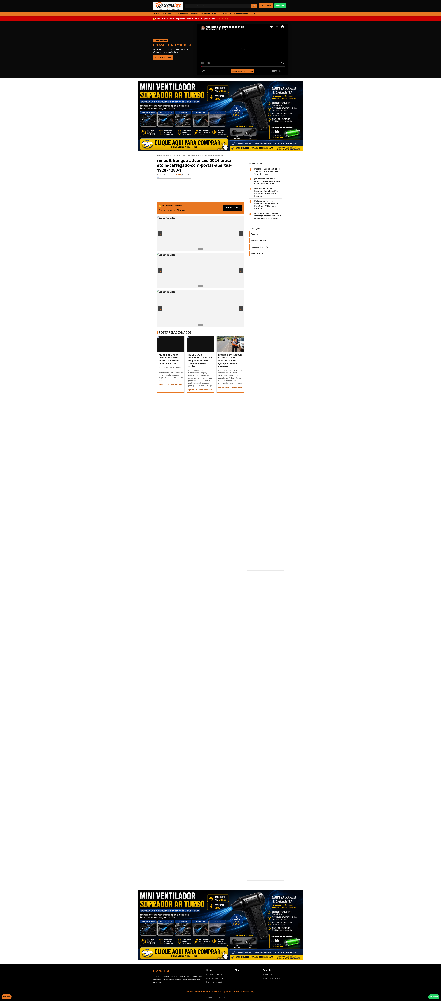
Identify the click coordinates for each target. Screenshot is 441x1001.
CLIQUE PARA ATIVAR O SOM (242, 71)
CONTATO (194, 14)
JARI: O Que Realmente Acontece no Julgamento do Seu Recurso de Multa (200, 360)
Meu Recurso (257, 253)
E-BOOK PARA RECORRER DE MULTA (243, 14)
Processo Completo (259, 247)
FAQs (225, 14)
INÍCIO (156, 14)
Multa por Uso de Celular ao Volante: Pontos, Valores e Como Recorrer (170, 359)
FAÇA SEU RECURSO (181, 14)
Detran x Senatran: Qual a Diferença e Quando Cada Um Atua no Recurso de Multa (267, 216)
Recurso (254, 234)
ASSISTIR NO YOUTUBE (163, 58)
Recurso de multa (214, 975)
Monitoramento (258, 240)
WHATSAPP (280, 6)
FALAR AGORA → (232, 207)
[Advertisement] (265, 309)
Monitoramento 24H (215, 978)
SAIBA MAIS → (222, 19)
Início (159, 155)
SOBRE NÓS (166, 14)
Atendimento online (271, 978)
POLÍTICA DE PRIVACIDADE (210, 14)
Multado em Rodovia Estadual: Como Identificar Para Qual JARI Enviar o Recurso (230, 360)
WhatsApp (267, 975)
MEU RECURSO (266, 6)
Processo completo (214, 982)
